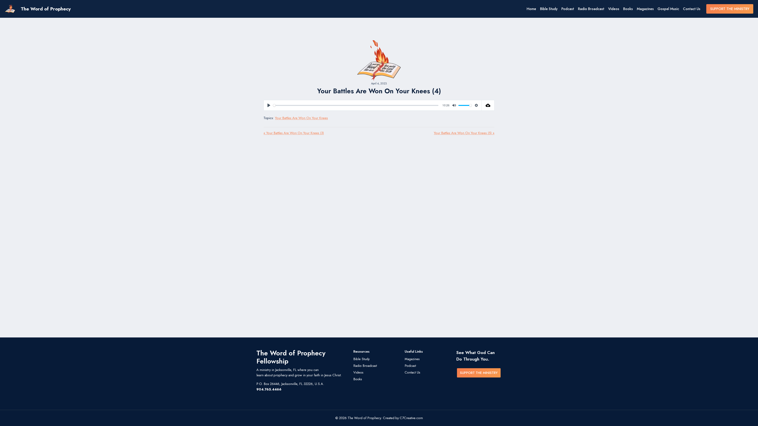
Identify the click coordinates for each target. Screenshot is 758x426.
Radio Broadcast (591, 8)
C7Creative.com (411, 418)
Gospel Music (668, 8)
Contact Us (691, 8)
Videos (613, 8)
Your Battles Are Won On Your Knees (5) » (464, 133)
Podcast (567, 8)
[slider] (355, 105)
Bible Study (549, 8)
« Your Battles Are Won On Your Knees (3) (294, 133)
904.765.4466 (268, 389)
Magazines (645, 8)
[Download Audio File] (488, 105)
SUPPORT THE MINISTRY (729, 8)
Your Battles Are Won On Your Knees (301, 118)
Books (628, 8)
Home (531, 8)
